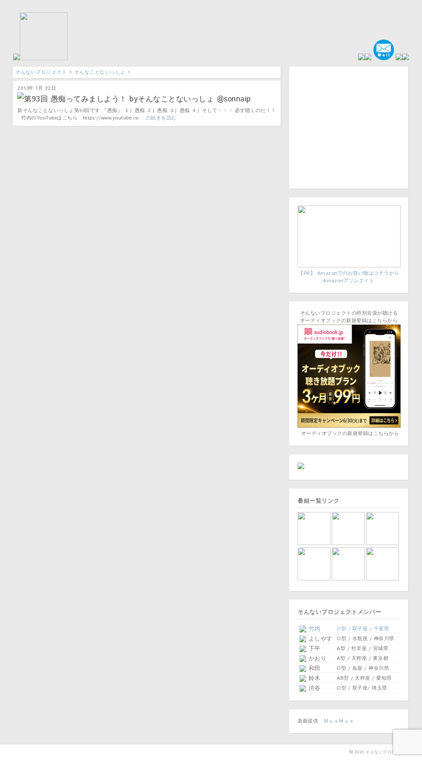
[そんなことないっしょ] (315, 543)
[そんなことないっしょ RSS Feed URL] (399, 58)
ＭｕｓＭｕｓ (339, 721)
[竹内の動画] (383, 578)
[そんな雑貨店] (383, 543)
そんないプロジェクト (41, 72)
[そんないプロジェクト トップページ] (40, 58)
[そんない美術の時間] (349, 578)
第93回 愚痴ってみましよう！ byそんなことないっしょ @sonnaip (137, 99)
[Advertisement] (349, 126)
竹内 (313, 629)
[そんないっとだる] (349, 543)
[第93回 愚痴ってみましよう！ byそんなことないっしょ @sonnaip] (20, 96)
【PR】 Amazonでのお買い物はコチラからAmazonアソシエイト (348, 277)
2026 (359, 752)
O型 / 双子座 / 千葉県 (363, 628)
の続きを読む (161, 118)
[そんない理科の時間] (315, 578)
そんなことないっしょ (100, 72)
